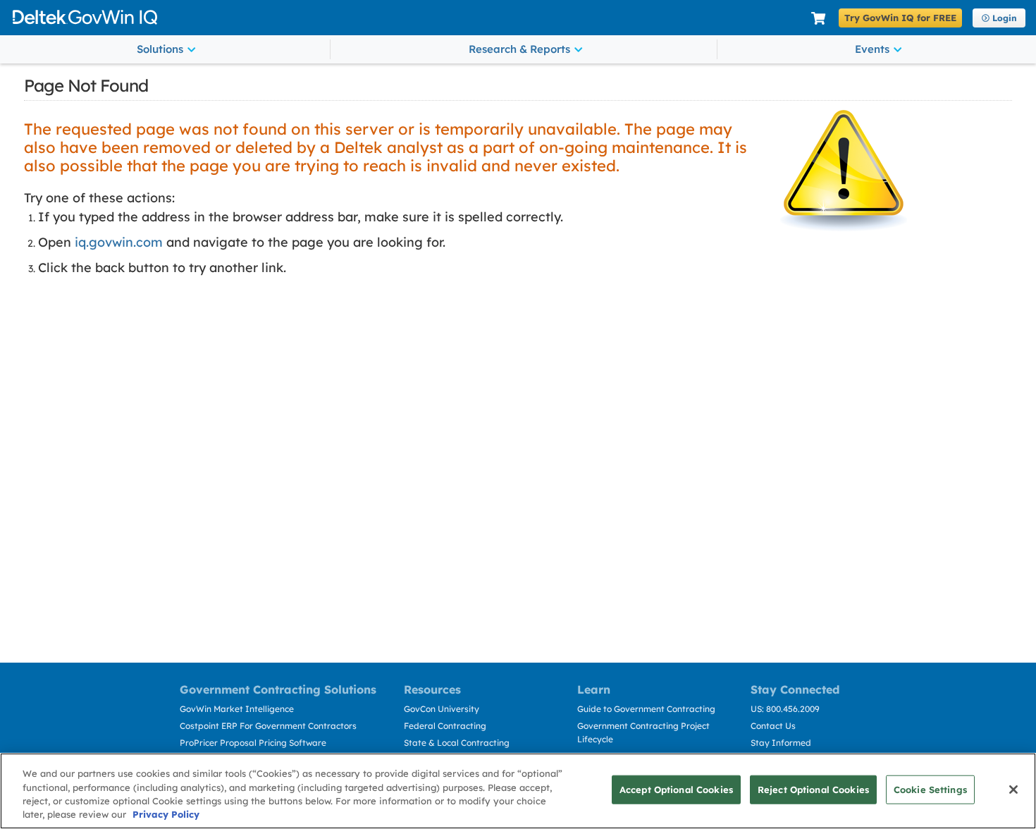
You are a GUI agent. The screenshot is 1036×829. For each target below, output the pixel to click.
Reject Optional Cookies (813, 789)
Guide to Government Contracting (646, 709)
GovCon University (441, 709)
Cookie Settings (930, 789)
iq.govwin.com (119, 242)
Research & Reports (519, 49)
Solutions (160, 49)
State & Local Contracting (457, 742)
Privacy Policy (165, 814)
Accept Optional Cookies (676, 789)
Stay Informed (781, 742)
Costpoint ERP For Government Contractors (268, 725)
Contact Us (773, 725)
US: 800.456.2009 (785, 709)
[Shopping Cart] (818, 19)
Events (872, 49)
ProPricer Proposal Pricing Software (253, 742)
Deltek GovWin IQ (406, 17)
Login (1004, 18)
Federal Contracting (445, 725)
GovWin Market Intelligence (237, 709)
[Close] (1013, 789)
